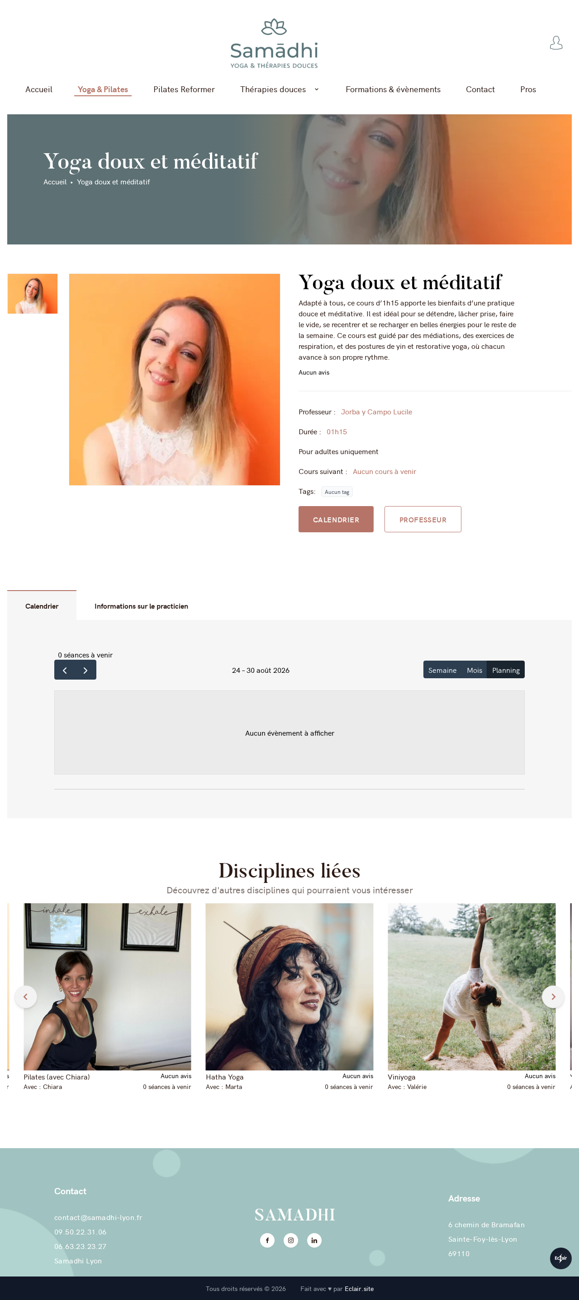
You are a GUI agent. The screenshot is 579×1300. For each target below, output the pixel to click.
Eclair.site (359, 1288)
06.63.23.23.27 (80, 1246)
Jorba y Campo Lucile (376, 411)
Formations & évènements (393, 88)
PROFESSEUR (422, 519)
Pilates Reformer (184, 88)
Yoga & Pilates (103, 88)
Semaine (442, 670)
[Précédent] (65, 670)
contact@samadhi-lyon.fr (98, 1217)
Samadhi (295, 1215)
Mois (474, 670)
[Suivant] (85, 670)
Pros (528, 88)
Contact (480, 88)
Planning (506, 670)
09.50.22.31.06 (80, 1231)
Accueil (38, 88)
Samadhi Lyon (78, 1260)
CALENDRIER (336, 519)
